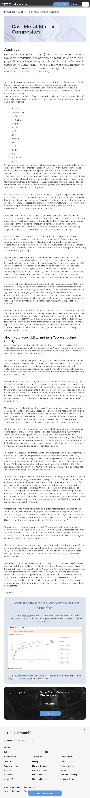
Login (75, 4)
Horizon (49, 675)
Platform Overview (40, 766)
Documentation (67, 766)
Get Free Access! (45, 793)
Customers (8, 775)
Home (6, 791)
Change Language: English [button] (16, 741)
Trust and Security (11, 766)
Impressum (16, 791)
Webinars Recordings (69, 775)
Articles (63, 762)
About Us (7, 762)
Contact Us (50, 713)
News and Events (67, 779)
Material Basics (38, 775)
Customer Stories (39, 770)
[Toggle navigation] (85, 4)
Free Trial (61, 4)
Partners (7, 770)
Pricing (35, 762)
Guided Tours (65, 770)
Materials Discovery (40, 779)
